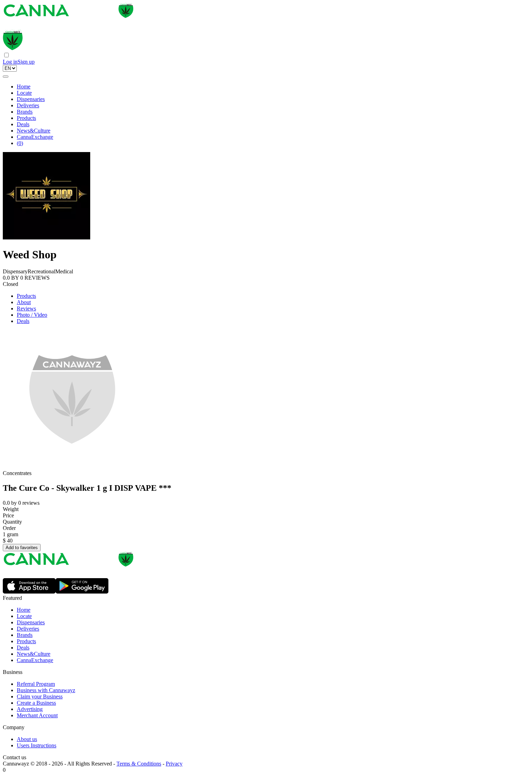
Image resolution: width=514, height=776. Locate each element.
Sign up (26, 62)
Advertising (30, 709)
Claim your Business (40, 696)
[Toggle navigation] (5, 77)
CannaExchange (35, 137)
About (24, 302)
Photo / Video (32, 315)
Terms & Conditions (138, 764)
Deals (23, 124)
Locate (24, 93)
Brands (25, 112)
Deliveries (28, 105)
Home (23, 86)
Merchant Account (37, 715)
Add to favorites (22, 547)
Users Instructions (36, 745)
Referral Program (36, 684)
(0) (20, 143)
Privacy (174, 764)
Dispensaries (31, 99)
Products (26, 118)
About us (27, 739)
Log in (10, 62)
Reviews (26, 308)
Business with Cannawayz (46, 690)
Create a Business (36, 703)
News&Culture (33, 131)
